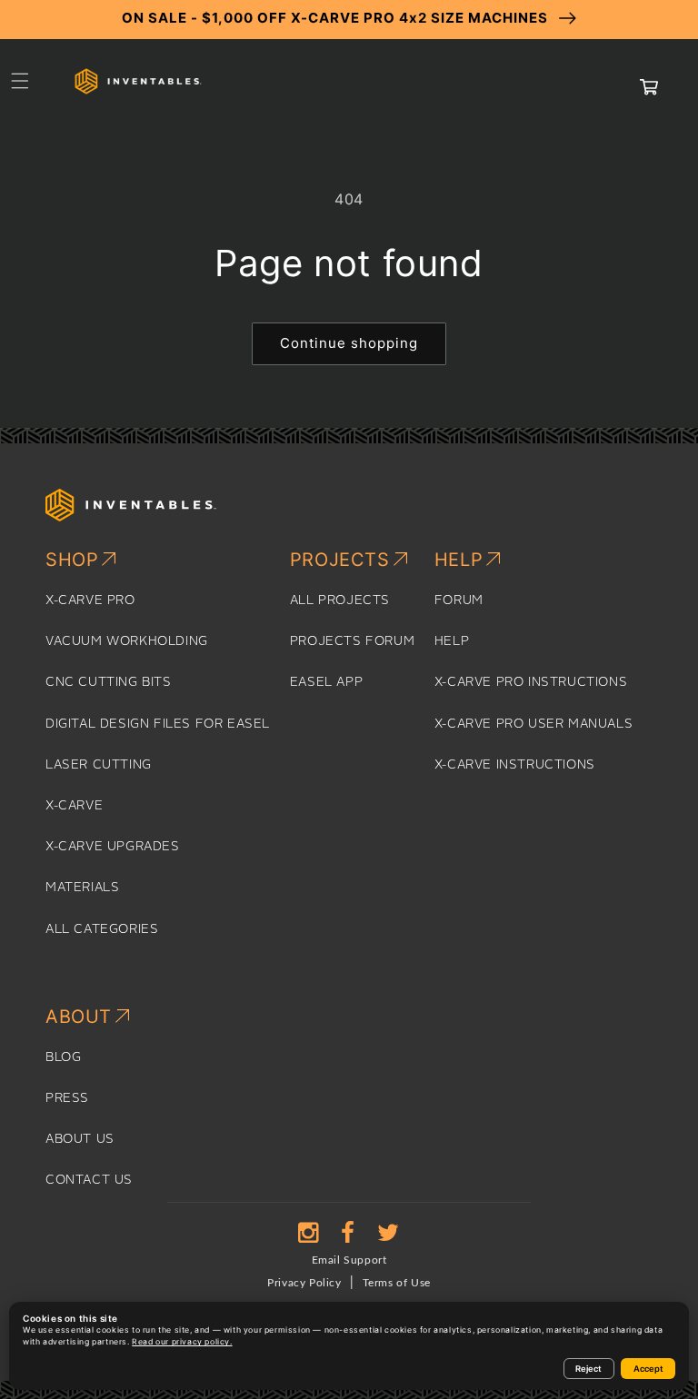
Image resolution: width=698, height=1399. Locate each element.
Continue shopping (349, 343)
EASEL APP (326, 682)
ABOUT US (80, 1139)
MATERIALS (82, 887)
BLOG (63, 1057)
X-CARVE (74, 805)
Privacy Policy (304, 1282)
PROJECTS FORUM (352, 641)
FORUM (459, 600)
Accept (648, 1369)
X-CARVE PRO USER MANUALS (533, 724)
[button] (20, 81)
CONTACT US (89, 1180)
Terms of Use (397, 1282)
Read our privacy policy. (182, 1341)
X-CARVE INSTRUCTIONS (514, 765)
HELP (451, 641)
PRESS (67, 1098)
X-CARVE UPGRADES (112, 846)
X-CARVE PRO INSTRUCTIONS (530, 682)
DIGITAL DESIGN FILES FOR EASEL (157, 724)
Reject (588, 1369)
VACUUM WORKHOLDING (126, 641)
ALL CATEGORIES (101, 929)
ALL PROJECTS (340, 600)
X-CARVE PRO (90, 600)
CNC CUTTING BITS (108, 682)
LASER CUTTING (98, 765)
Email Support (349, 1260)
